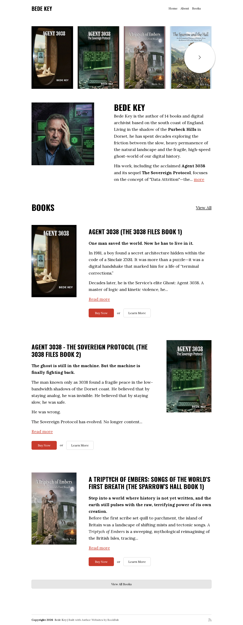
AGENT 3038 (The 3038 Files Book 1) (135, 231)
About (185, 8)
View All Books (121, 584)
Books (196, 8)
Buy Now (101, 313)
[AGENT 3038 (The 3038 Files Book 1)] (52, 57)
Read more (99, 299)
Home (173, 8)
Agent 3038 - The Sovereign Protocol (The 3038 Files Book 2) (90, 350)
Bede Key (42, 8)
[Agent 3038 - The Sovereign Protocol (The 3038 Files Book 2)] (98, 57)
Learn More (137, 313)
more (199, 179)
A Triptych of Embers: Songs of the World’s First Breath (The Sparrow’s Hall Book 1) (149, 483)
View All (203, 207)
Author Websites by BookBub (100, 620)
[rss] (209, 620)
